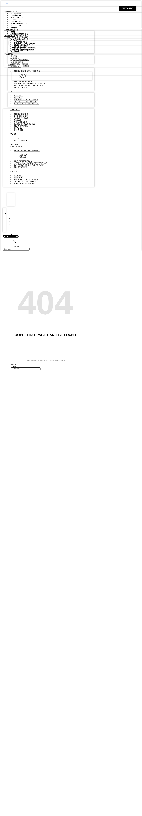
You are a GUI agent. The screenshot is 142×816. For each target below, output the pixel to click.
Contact (14, 56)
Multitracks (20, 87)
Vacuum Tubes (17, 18)
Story (13, 32)
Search (16, 247)
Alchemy (19, 42)
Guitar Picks (16, 22)
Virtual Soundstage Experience (23, 48)
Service (14, 58)
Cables (14, 20)
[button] (48, 190)
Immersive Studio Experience (22, 50)
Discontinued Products (26, 104)
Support (12, 92)
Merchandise (16, 25)
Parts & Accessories (19, 23)
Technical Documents (19, 64)
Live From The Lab (18, 46)
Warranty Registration (19, 60)
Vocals (22, 77)
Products (15, 110)
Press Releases (22, 140)
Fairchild (19, 130)
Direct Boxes (16, 16)
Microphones (16, 14)
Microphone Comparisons (27, 151)
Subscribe (127, 8)
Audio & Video (16, 147)
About (13, 134)
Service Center (17, 62)
